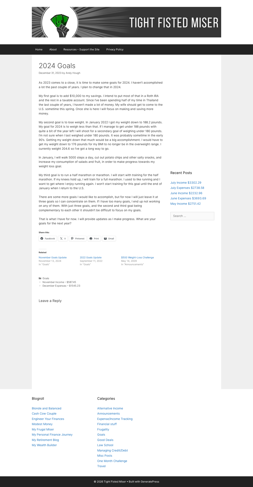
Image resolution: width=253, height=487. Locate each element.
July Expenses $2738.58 (187, 188)
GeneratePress (150, 481)
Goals (46, 278)
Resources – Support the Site (81, 49)
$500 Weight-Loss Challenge (137, 257)
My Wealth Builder (44, 445)
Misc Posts (104, 455)
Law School (105, 445)
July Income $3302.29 (185, 182)
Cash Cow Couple (44, 413)
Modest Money (42, 424)
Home (39, 49)
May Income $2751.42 (185, 203)
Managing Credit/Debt (112, 450)
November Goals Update (53, 257)
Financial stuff (107, 424)
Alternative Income (110, 408)
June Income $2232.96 (186, 193)
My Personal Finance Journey (52, 434)
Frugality (103, 429)
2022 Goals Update (91, 257)
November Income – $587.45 (59, 282)
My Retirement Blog (45, 440)
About (53, 49)
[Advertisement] (192, 113)
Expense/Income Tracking (115, 419)
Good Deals (105, 440)
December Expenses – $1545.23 (61, 285)
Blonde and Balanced (46, 408)
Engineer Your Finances (48, 419)
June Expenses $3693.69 (188, 198)
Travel (101, 466)
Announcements (108, 413)
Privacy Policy (114, 49)
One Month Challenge (112, 461)
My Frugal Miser (43, 429)
